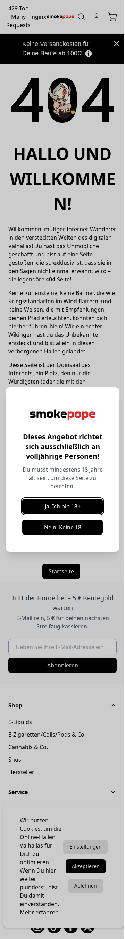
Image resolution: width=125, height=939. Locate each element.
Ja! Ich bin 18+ (63, 506)
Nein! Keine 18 (62, 527)
